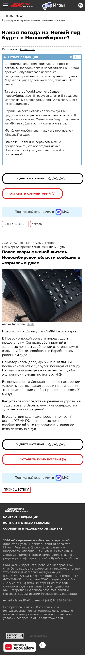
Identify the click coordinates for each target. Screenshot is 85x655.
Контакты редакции (20, 517)
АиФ (30, 324)
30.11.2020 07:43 (12, 16)
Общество (27, 49)
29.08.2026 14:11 (12, 243)
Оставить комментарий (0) (32, 193)
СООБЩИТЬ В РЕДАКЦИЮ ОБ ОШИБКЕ (32, 528)
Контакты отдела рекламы (26, 523)
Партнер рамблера (37, 636)
